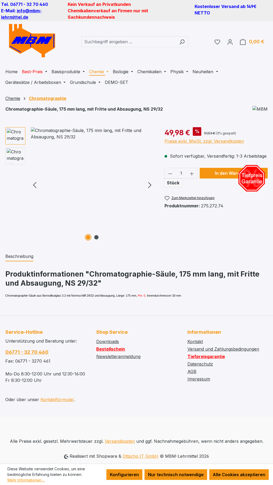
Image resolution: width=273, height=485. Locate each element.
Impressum (198, 379)
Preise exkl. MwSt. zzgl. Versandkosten (204, 141)
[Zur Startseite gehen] (32, 41)
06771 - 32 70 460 (27, 352)
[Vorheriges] (35, 184)
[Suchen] (182, 41)
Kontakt (195, 341)
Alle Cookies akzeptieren (239, 474)
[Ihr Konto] (230, 41)
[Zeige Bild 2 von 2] (96, 237)
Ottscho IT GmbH (140, 456)
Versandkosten (120, 441)
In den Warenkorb (233, 173)
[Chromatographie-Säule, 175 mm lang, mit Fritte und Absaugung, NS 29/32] (92, 184)
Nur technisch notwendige (176, 474)
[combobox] (129, 41)
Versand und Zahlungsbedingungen (223, 349)
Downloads (107, 341)
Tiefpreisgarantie (206, 356)
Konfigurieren (124, 474)
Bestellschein (110, 349)
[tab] (19, 256)
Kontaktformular (57, 399)
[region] (79, 184)
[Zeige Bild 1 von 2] (88, 237)
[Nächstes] (150, 184)
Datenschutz (200, 364)
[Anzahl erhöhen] (192, 173)
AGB (191, 371)
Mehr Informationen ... (26, 480)
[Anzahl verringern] (170, 173)
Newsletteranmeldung (118, 356)
